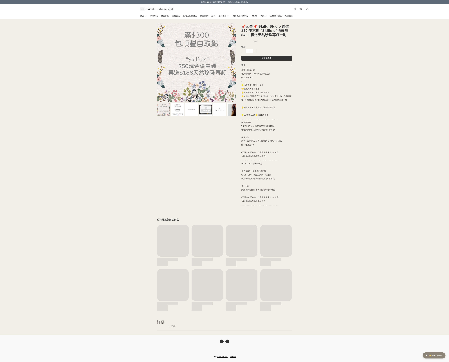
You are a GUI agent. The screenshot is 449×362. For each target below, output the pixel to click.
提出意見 (233, 357)
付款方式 (154, 16)
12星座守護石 (276, 16)
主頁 (213, 16)
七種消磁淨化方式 (240, 16)
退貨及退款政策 (190, 16)
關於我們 (204, 16)
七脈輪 (254, 16)
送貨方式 (176, 16)
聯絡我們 (289, 16)
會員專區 (165, 16)
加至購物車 (267, 58)
